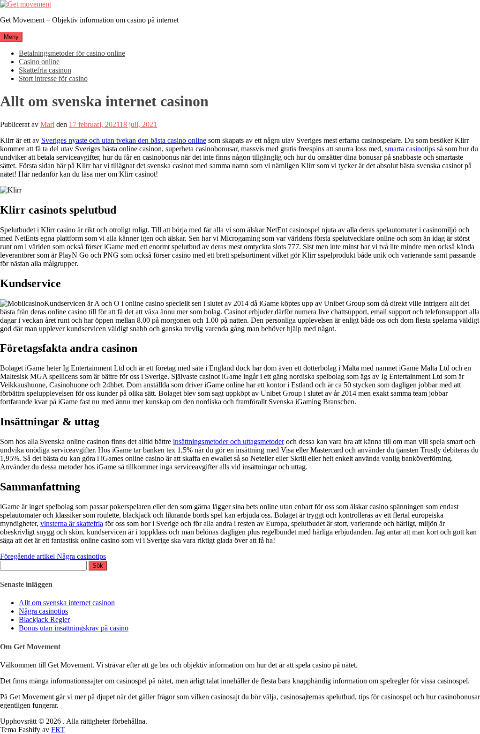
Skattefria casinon (45, 70)
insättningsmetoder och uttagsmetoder (228, 441)
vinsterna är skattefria (71, 523)
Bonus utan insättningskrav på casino (73, 628)
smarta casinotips (410, 149)
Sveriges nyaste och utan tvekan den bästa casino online (123, 140)
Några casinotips (53, 556)
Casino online (39, 62)
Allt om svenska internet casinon (67, 603)
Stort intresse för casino (53, 78)
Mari (47, 124)
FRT (58, 730)
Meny (11, 36)
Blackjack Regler (44, 619)
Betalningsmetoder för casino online (72, 53)
